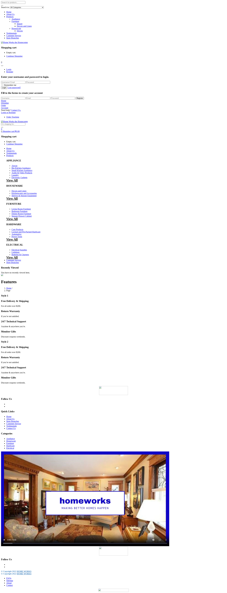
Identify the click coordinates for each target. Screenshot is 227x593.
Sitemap (9, 580)
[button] (1, 62)
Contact (9, 585)
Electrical (10, 448)
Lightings (15, 252)
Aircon (14, 166)
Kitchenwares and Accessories (24, 193)
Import (19, 24)
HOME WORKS (24, 571)
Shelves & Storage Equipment (24, 196)
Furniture (15, 21)
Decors (20, 31)
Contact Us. (16, 110)
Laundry (15, 175)
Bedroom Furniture (19, 211)
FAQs (8, 578)
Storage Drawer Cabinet (22, 216)
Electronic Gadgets (19, 177)
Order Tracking (12, 117)
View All (12, 180)
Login (8, 69)
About (9, 583)
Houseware (16, 28)
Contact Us (11, 428)
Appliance (16, 19)
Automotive (16, 234)
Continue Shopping (14, 56)
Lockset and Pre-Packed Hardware (26, 232)
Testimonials (11, 33)
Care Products (17, 229)
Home (8, 12)
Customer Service (13, 35)
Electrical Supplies (19, 250)
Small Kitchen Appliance (22, 170)
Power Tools (17, 236)
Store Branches (12, 38)
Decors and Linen (24, 26)
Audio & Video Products (22, 173)
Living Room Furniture (21, 209)
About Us (10, 14)
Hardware (10, 446)
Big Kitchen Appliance (21, 168)
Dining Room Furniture (21, 214)
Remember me (10, 85)
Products (10, 17)
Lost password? (14, 87)
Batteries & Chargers (20, 254)
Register (9, 72)
